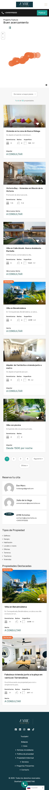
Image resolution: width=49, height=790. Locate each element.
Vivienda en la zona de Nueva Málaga (23, 131)
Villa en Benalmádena (16, 308)
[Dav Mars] (9, 492)
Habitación (8, 542)
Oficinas (7, 549)
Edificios (7, 536)
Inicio (25, 746)
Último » (24, 466)
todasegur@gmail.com (25, 489)
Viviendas (7, 559)
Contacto (25, 770)
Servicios (25, 762)
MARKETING (30, 781)
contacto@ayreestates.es (26, 518)
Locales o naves (10, 546)
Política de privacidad (25, 754)
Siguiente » (38, 459)
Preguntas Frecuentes (25, 766)
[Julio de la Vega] (9, 507)
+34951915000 (11, 13)
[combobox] (24, 94)
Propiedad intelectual (25, 758)
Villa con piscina (13, 425)
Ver (24, 123)
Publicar (42, 13)
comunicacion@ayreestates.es (28, 503)
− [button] (3, 37)
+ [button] (3, 34)
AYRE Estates (23, 515)
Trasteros (7, 556)
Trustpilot (24, 736)
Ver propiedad (24, 596)
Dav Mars (20, 485)
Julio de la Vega (24, 500)
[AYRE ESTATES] (24, 6)
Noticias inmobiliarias (25, 750)
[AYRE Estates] (9, 515)
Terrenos (7, 553)
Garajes (7, 539)
